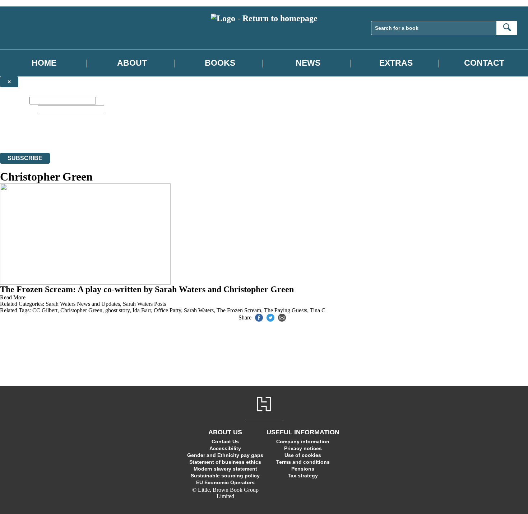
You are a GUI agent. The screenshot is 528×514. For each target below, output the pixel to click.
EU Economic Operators (225, 482)
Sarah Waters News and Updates (83, 304)
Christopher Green (81, 310)
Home (44, 63)
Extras (396, 63)
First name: (14, 100)
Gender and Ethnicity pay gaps (225, 455)
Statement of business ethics (225, 462)
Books (220, 63)
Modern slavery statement (225, 469)
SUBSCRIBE (25, 158)
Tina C (317, 310)
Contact (484, 63)
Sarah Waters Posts (144, 304)
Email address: (18, 109)
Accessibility (225, 448)
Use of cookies (302, 455)
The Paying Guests (285, 310)
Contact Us (225, 441)
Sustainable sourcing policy (225, 475)
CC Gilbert (44, 310)
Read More (13, 297)
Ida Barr (142, 310)
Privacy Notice (141, 137)
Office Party (167, 310)
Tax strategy (303, 475)
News (308, 63)
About (132, 63)
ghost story (117, 310)
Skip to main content (23, 3)
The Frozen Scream (239, 310)
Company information (302, 441)
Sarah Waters (199, 310)
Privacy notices (303, 448)
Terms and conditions (303, 462)
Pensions (302, 469)
